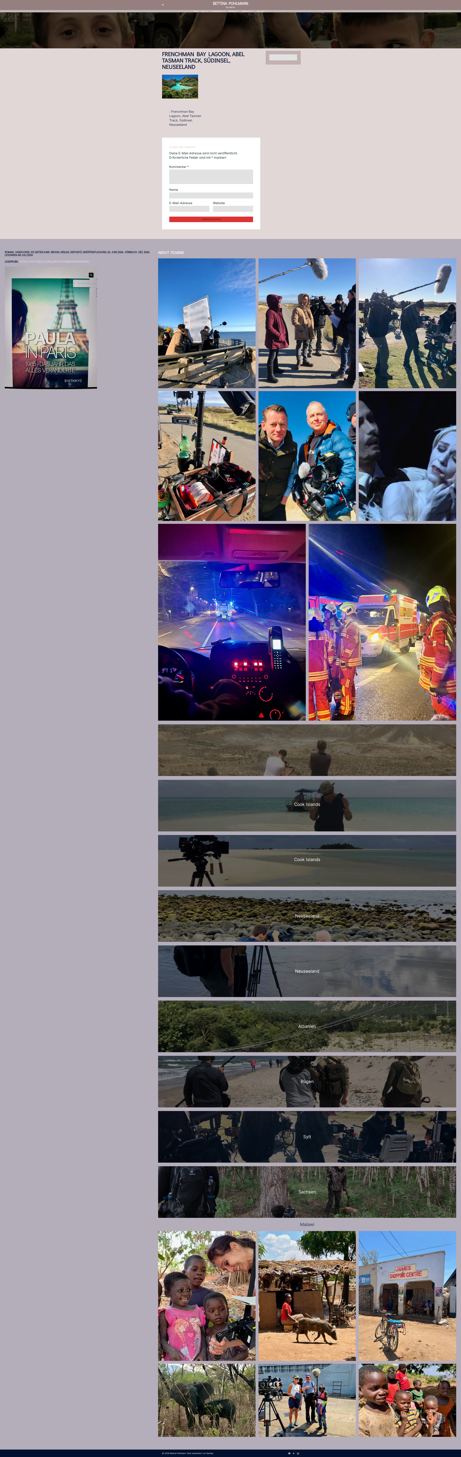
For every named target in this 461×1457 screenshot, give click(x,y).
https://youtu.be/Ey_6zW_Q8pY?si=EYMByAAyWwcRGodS (54, 261)
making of (232, 11)
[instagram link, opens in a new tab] (298, 1453)
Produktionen (217, 11)
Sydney (210, 1453)
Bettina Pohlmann (230, 3)
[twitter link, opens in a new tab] (294, 1453)
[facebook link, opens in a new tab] (289, 1453)
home (196, 11)
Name (173, 190)
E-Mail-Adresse (180, 203)
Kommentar (179, 167)
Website (219, 203)
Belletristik (246, 11)
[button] (163, 5)
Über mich (261, 11)
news (203, 11)
